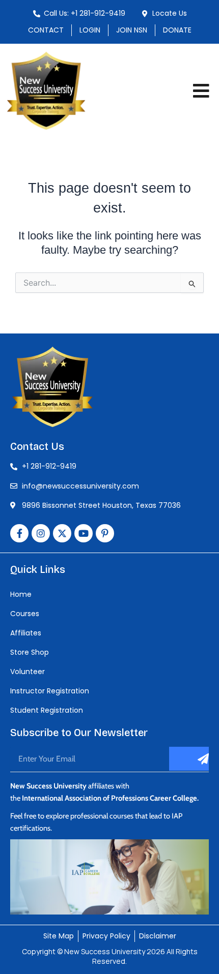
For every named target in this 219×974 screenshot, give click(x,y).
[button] (201, 91)
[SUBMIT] (189, 759)
